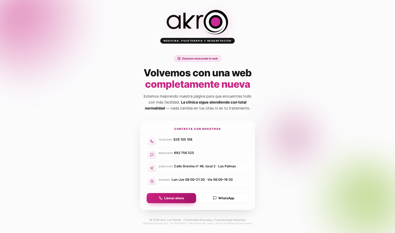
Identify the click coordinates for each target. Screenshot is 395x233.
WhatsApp (226, 198)
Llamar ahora (174, 198)
